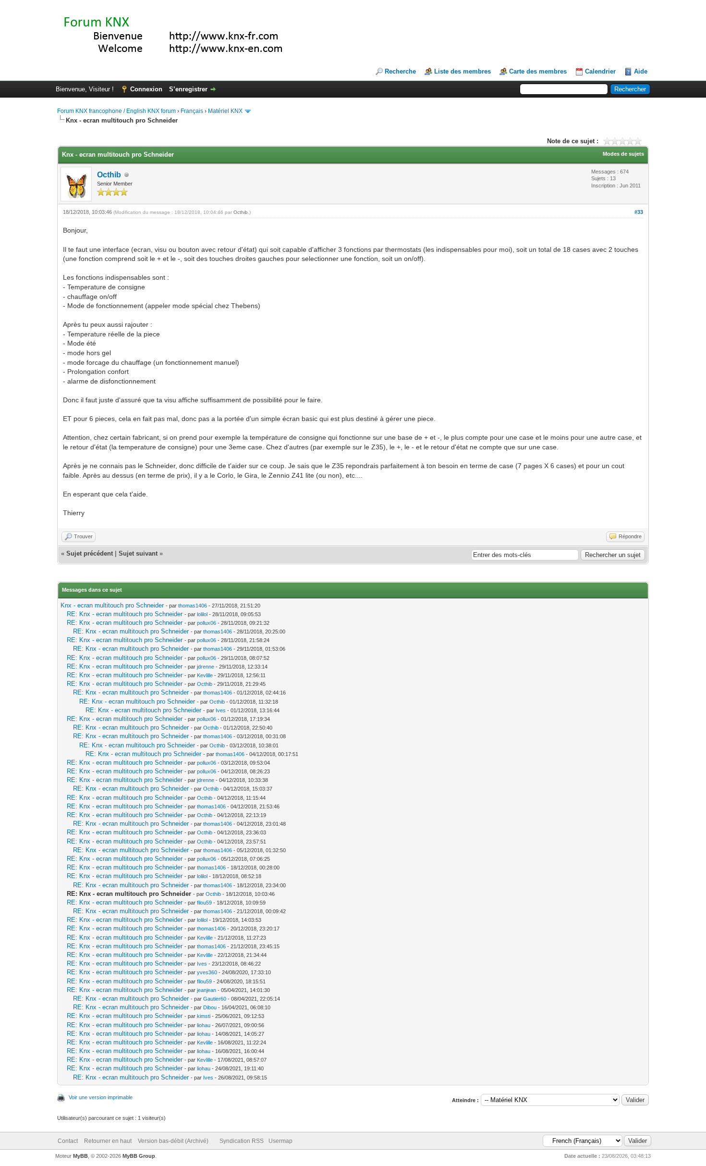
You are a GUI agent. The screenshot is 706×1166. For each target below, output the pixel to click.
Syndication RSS (241, 1141)
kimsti (203, 1016)
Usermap (280, 1141)
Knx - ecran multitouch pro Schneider (112, 605)
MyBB (80, 1156)
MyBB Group (138, 1156)
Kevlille (205, 675)
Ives (221, 710)
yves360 (207, 972)
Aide (640, 71)
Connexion (146, 89)
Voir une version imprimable (101, 1097)
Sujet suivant (138, 553)
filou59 (204, 903)
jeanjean (206, 990)
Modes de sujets (623, 154)
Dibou (210, 1007)
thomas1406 (192, 605)
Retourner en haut (108, 1141)
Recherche (400, 71)
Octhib (109, 175)
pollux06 (206, 623)
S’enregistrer (188, 89)
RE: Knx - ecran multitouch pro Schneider (125, 614)
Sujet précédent (89, 553)
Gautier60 (214, 999)
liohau (203, 1025)
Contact (68, 1141)
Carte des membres (538, 71)
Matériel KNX (225, 111)
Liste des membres (462, 71)
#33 (638, 212)
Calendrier (600, 71)
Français (192, 111)
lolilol (202, 614)
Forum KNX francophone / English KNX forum (116, 111)
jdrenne (205, 667)
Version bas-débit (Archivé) (173, 1141)
